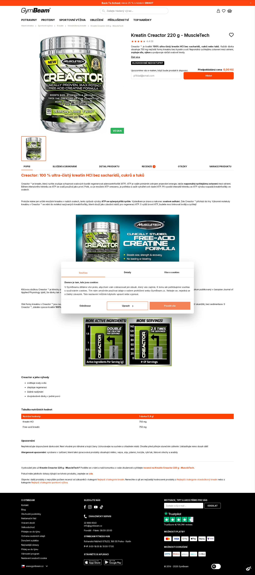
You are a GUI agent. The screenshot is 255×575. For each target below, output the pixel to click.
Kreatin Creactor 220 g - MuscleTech (170, 35)
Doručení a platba (30, 540)
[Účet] (218, 11)
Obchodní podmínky (31, 514)
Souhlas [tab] (83, 272)
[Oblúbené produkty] (223, 11)
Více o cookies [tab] (171, 272)
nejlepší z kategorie (110, 479)
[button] (127, 3)
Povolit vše (170, 306)
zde (91, 473)
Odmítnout (85, 306)
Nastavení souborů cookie (34, 558)
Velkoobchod (28, 527)
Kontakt (24, 505)
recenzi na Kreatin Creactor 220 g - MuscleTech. (168, 467)
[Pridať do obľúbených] (231, 35)
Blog (23, 509)
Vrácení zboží (28, 523)
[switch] (216, 566)
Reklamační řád (28, 518)
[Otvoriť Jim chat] (248, 568)
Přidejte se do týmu (30, 531)
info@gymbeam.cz (93, 525)
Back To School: (111, 2)
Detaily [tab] (127, 272)
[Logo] (36, 11)
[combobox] (134, 11)
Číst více (135, 57)
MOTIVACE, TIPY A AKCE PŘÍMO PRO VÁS (185, 500)
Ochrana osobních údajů (33, 536)
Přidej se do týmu (29, 549)
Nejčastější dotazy (30, 545)
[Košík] (230, 10)
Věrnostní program (30, 553)
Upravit (126, 306)
